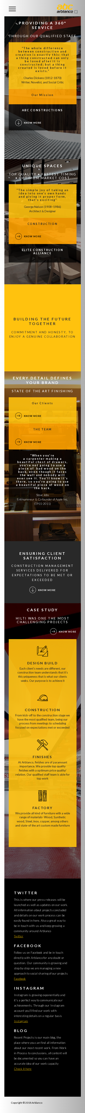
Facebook (20, 978)
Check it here (22, 1069)
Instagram (21, 1021)
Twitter (18, 936)
